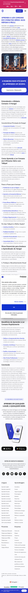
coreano (11, 25)
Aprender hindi (4, 513)
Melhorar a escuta (19, 513)
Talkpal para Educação (6, 530)
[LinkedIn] (20, 473)
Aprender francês (5, 491)
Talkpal (8, 36)
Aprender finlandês (5, 506)
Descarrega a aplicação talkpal (15, 399)
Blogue (16, 533)
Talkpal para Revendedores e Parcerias (5, 543)
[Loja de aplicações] (7, 449)
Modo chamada (18, 501)
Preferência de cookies (20, 547)
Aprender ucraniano (6, 498)
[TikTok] (7, 473)
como (10, 43)
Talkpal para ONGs (5, 538)
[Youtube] (11, 473)
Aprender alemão (5, 496)
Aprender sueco (5, 503)
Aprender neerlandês (6, 501)
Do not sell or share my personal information (14, 313)
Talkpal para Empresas (6, 535)
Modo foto (17, 498)
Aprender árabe (5, 508)
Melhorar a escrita (19, 522)
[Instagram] (3, 473)
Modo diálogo (18, 508)
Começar (19, 11)
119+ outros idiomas (6, 522)
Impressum (17, 568)
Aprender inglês (5, 487)
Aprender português (6, 520)
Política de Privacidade (20, 545)
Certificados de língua (20, 510)
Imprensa (17, 535)
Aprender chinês (5, 510)
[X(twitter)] (24, 473)
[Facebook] (16, 473)
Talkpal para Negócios (6, 533)
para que (19, 147)
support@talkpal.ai (13, 468)
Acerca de (17, 530)
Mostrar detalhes (18, 301)
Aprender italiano (5, 494)
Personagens (18, 494)
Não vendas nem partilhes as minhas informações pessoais (20, 564)
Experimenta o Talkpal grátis (13, 90)
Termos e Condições (19, 549)
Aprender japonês (5, 515)
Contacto (17, 540)
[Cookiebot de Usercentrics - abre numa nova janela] (20, 277)
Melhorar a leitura (19, 520)
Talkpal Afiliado (5, 547)
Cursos (16, 489)
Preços (16, 538)
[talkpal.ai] (2, 10)
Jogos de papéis (18, 491)
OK (14, 307)
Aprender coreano (5, 517)
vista (18, 27)
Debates (17, 496)
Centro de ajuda (18, 542)
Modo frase (17, 503)
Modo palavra (18, 506)
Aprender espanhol (5, 489)
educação (24, 117)
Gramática (17, 487)
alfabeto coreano (20, 40)
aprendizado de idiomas (9, 38)
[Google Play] (21, 449)
